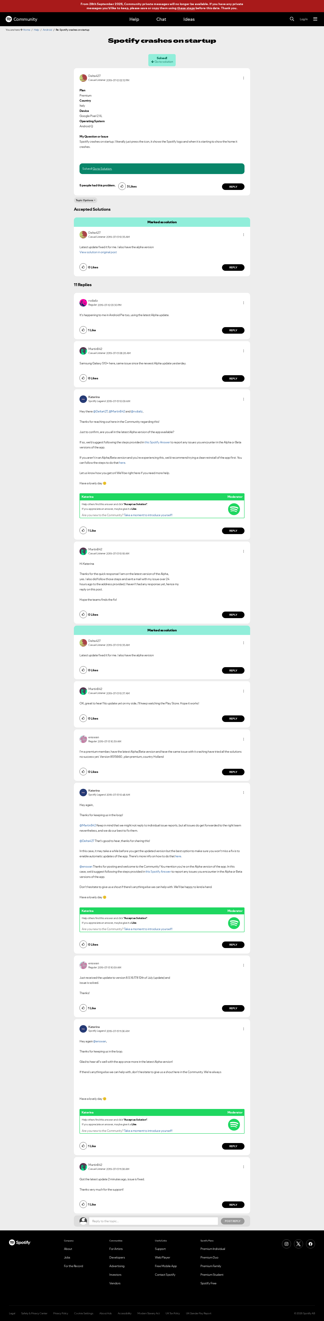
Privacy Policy (60, 1313)
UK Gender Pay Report (198, 1313)
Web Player (162, 1257)
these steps (186, 8)
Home (26, 30)
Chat (161, 19)
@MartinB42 (117, 411)
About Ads (105, 1313)
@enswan (86, 866)
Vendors (115, 1283)
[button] (243, 78)
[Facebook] (310, 1243)
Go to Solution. (102, 169)
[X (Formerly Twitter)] (298, 1243)
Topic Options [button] (84, 200)
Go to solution (163, 62)
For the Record (73, 1266)
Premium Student (212, 1275)
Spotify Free (208, 1283)
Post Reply (233, 1221)
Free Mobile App (166, 1266)
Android (47, 30)
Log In (304, 19)
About (68, 1249)
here (122, 463)
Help (134, 19)
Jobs (67, 1257)
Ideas (189, 19)
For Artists (116, 1249)
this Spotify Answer (157, 442)
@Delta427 (100, 411)
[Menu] (315, 19)
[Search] (292, 19)
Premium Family (210, 1266)
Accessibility (125, 1313)
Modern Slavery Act (148, 1313)
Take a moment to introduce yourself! (148, 515)
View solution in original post (98, 252)
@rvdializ (137, 411)
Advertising (116, 1266)
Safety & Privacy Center (34, 1313)
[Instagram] (286, 1243)
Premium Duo (209, 1257)
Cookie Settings (83, 1313)
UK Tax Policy (173, 1313)
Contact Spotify (165, 1275)
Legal (12, 1313)
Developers (117, 1257)
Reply (233, 187)
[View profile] (83, 78)
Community (25, 19)
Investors (115, 1275)
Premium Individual (212, 1249)
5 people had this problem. (97, 185)
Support (160, 1249)
